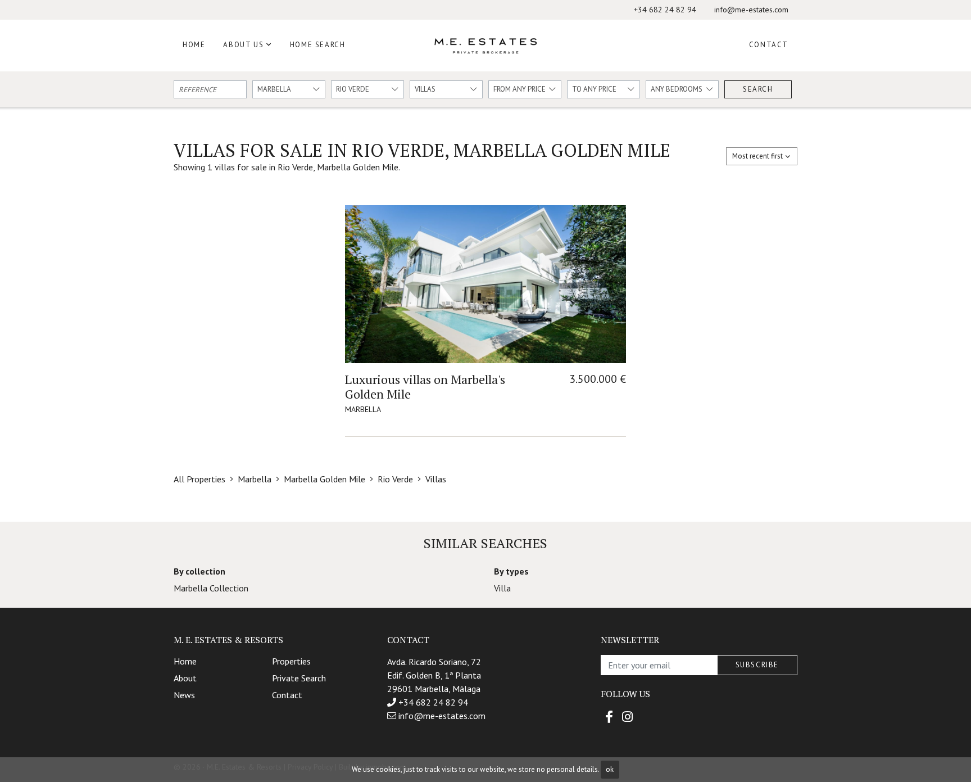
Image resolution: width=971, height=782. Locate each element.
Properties (291, 661)
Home (194, 44)
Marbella (254, 479)
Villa (502, 588)
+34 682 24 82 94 (665, 9)
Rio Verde (395, 479)
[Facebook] (609, 716)
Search (758, 89)
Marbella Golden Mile (324, 479)
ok (610, 769)
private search (299, 678)
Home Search (318, 44)
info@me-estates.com (751, 9)
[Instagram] (627, 716)
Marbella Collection (211, 588)
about (185, 678)
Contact (768, 44)
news (184, 694)
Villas (435, 479)
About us (243, 44)
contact (287, 694)
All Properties (199, 479)
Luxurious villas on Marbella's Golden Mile (425, 386)
